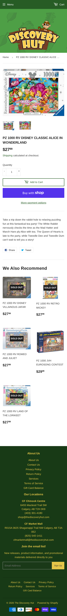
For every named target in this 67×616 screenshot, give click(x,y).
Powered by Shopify (47, 603)
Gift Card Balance (34, 488)
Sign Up (58, 565)
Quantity (7, 164)
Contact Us (33, 464)
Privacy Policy (33, 469)
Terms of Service (33, 483)
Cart (61, 4)
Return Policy (33, 474)
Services (33, 478)
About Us (33, 460)
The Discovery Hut (24, 603)
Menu (10, 4)
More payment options (33, 202)
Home (6, 57)
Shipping (8, 155)
